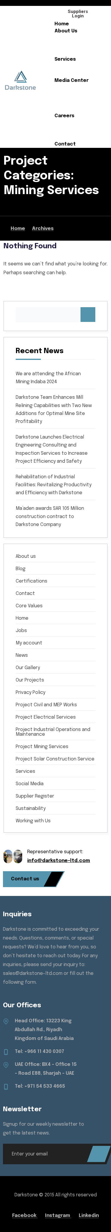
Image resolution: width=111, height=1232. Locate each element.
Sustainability (71, 52)
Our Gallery (68, 94)
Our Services (70, 66)
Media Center (71, 80)
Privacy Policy (30, 692)
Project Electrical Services (46, 717)
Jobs (21, 631)
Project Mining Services (42, 747)
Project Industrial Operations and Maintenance (53, 732)
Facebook (25, 1215)
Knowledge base (74, 137)
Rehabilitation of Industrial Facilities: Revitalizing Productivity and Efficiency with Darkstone (53, 484)
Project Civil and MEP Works (46, 705)
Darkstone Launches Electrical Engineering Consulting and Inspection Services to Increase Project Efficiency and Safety (52, 449)
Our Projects (70, 73)
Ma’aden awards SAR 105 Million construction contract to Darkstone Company (50, 516)
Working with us (73, 122)
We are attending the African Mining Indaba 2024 (48, 377)
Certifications (72, 101)
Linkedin (89, 1215)
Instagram (58, 1215)
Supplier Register (35, 796)
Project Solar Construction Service (55, 759)
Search (88, 314)
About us (26, 556)
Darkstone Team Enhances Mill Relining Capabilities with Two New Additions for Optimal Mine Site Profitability (54, 409)
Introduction (70, 38)
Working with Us (33, 821)
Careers (64, 115)
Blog (20, 569)
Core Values (69, 45)
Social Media (70, 108)
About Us (65, 31)
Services (65, 59)
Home (61, 24)
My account (29, 643)
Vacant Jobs (70, 130)
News (61, 87)
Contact (65, 144)
